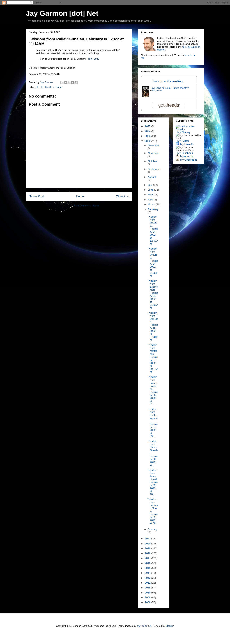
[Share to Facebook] (72, 82)
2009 (148, 597)
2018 (148, 553)
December (154, 145)
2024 (148, 131)
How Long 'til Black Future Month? (169, 87)
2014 (148, 572)
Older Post (122, 196)
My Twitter (183, 140)
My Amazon (187, 156)
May (150, 194)
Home (80, 196)
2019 (148, 548)
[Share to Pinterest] (76, 82)
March (152, 204)
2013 (148, 577)
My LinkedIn (187, 144)
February (153, 209)
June (151, 189)
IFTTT (40, 87)
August (152, 176)
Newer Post (36, 196)
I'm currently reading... (169, 81)
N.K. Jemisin (157, 90)
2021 (148, 538)
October (152, 161)
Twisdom (49, 87)
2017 (148, 558)
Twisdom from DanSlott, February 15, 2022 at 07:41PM (152, 326)
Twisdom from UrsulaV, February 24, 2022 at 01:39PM (152, 262)
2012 (148, 582)
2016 (148, 563)
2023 (148, 136)
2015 (148, 568)
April (151, 199)
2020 (148, 543)
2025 (148, 126)
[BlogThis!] (65, 82)
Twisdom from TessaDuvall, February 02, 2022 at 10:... (152, 482)
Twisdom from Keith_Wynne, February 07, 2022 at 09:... (152, 423)
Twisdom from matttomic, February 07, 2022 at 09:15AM (152, 358)
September (154, 169)
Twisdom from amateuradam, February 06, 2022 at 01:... (152, 390)
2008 (148, 602)
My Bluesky (183, 132)
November (154, 153)
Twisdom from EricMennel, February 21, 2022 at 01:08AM (152, 294)
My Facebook (185, 152)
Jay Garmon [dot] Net (62, 13)
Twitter (58, 87)
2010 (148, 592)
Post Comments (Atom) (86, 205)
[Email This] (62, 82)
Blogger (169, 626)
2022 (148, 141)
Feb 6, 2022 (93, 58)
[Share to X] (69, 82)
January (152, 529)
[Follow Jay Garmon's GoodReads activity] (177, 159)
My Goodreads (188, 159)
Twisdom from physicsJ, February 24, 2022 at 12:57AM (152, 230)
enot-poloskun (144, 626)
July (150, 184)
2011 (148, 587)
